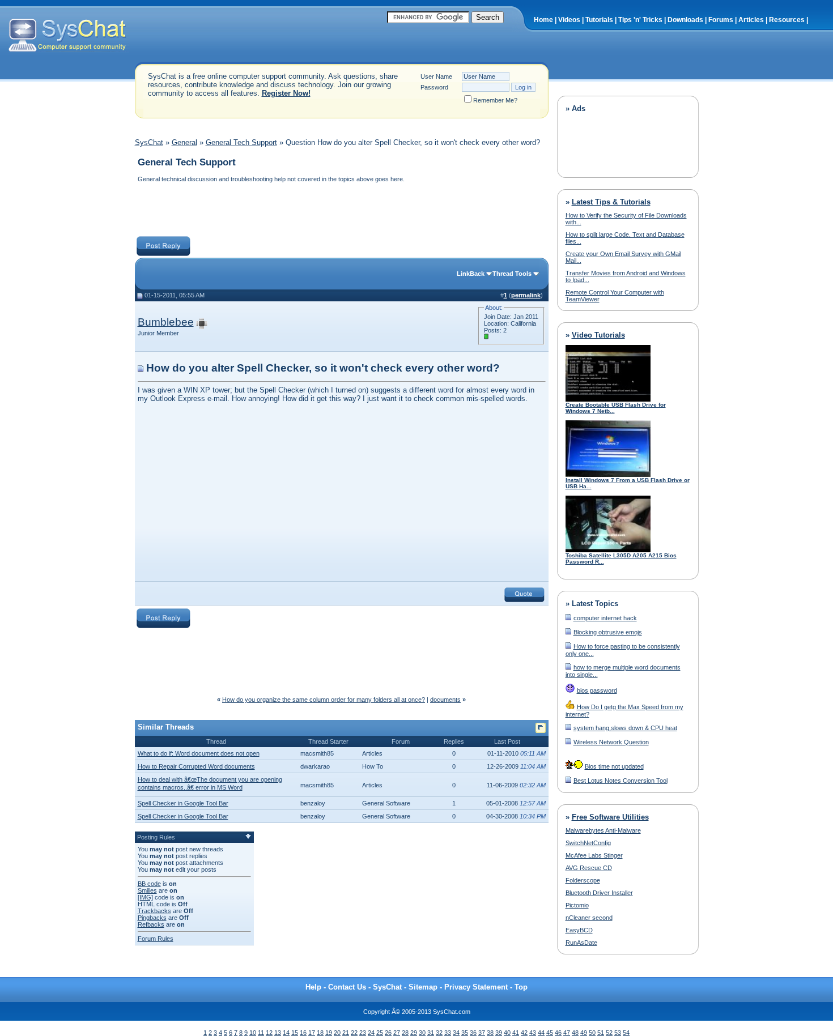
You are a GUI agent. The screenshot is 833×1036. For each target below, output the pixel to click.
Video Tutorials (598, 335)
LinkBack (470, 273)
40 (507, 1032)
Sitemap (423, 987)
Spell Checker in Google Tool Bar (183, 803)
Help (313, 987)
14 (286, 1032)
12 (269, 1032)
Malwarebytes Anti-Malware (603, 830)
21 (345, 1032)
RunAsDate (581, 942)
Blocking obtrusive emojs (607, 632)
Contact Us (347, 987)
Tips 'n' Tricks (640, 20)
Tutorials (599, 20)
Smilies (147, 890)
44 (541, 1032)
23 (362, 1032)
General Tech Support (241, 142)
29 (413, 1032)
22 (354, 1032)
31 (430, 1032)
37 (481, 1032)
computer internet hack (605, 618)
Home (543, 20)
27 (396, 1032)
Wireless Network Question (611, 742)
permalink (526, 295)
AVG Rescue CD (589, 867)
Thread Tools (512, 273)
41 (515, 1032)
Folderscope (583, 880)
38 (490, 1032)
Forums (720, 20)
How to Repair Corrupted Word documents (196, 766)
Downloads (685, 20)
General (184, 142)
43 (532, 1032)
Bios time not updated (614, 766)
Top (521, 987)
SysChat (149, 142)
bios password (597, 690)
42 (524, 1032)
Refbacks (151, 924)
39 (498, 1032)
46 (558, 1032)
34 (456, 1032)
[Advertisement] (341, 210)
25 (379, 1032)
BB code (149, 883)
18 (320, 1032)
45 (549, 1032)
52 (609, 1032)
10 (252, 1032)
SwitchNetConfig (588, 842)
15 (294, 1032)
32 (439, 1032)
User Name (436, 76)
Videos (569, 20)
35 (464, 1032)
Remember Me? (495, 100)
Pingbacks (152, 917)
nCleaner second (589, 917)
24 (371, 1032)
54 (626, 1032)
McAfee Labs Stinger (594, 855)
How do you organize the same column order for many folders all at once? (323, 699)
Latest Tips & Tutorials (611, 202)
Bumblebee (166, 322)
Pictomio (577, 905)
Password (434, 87)
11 (261, 1032)
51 (600, 1032)
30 (422, 1032)
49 (583, 1032)
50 (592, 1032)
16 (303, 1032)
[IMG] (145, 897)
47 (566, 1032)
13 (277, 1032)
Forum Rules (155, 938)
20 (337, 1032)
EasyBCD (579, 930)
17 (311, 1032)
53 (617, 1032)
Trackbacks (154, 910)
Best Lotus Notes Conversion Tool (620, 780)
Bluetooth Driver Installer (599, 892)
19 (328, 1032)
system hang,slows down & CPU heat (625, 727)
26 (388, 1032)
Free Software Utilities (610, 817)
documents (445, 699)
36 (473, 1032)
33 (447, 1032)
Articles (751, 20)
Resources (787, 20)
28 (405, 1032)
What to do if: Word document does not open (199, 753)
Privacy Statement (476, 987)
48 (575, 1032)
